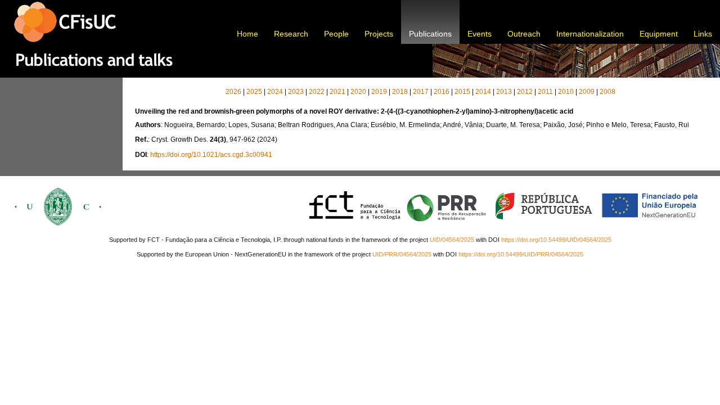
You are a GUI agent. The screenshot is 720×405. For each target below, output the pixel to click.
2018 (400, 92)
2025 (254, 92)
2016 (441, 92)
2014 (483, 92)
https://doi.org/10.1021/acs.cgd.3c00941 (211, 155)
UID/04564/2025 (452, 239)
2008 (607, 92)
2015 (462, 92)
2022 (317, 92)
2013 (504, 92)
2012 (525, 92)
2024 (275, 92)
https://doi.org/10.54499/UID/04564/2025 (556, 239)
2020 (358, 92)
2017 (421, 92)
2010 (566, 92)
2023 (296, 92)
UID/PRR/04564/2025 (401, 254)
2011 (545, 92)
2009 (587, 92)
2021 (337, 92)
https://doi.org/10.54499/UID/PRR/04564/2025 (520, 254)
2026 (233, 92)
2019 (379, 92)
